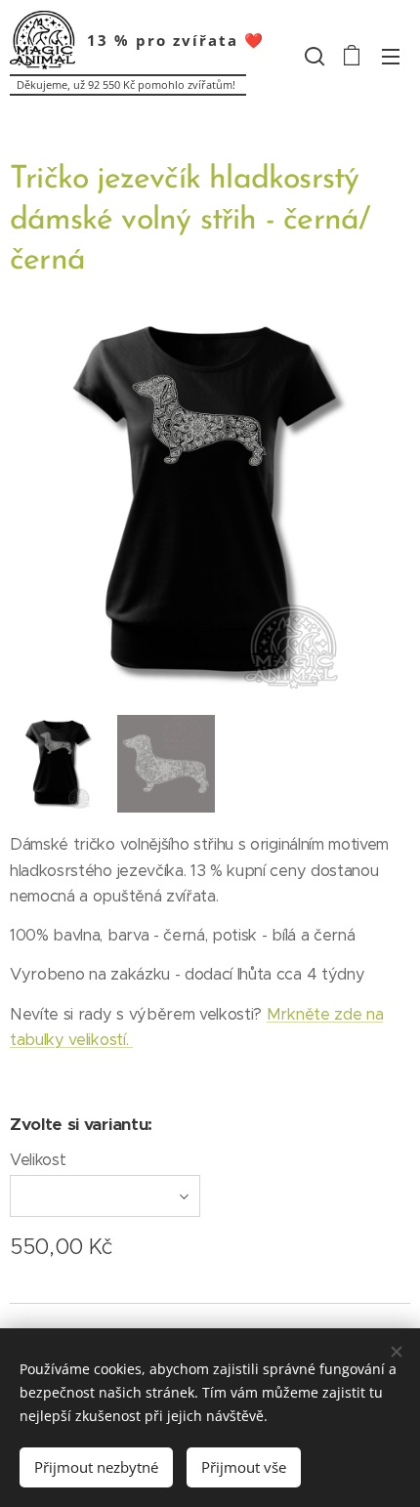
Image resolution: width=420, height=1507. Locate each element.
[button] (312, 55)
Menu (390, 55)
